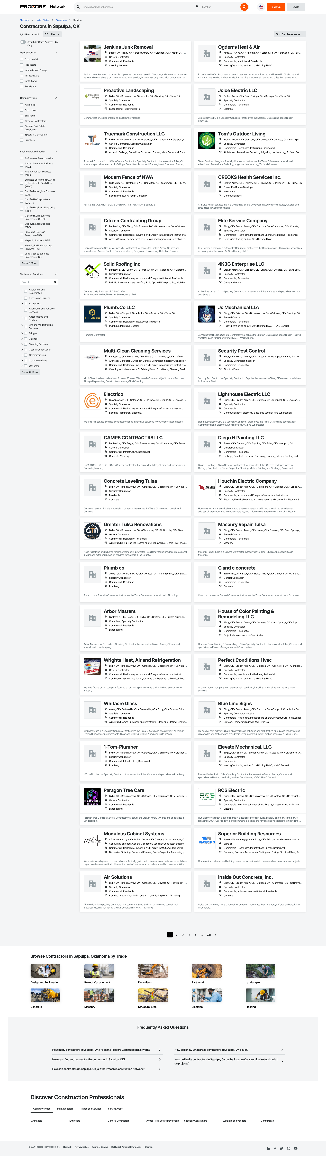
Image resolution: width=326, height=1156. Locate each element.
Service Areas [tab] (115, 1108)
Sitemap (148, 1147)
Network (57, 6)
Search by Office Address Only (40, 44)
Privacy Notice (82, 1147)
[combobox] (220, 7)
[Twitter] (281, 1148)
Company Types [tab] (41, 1108)
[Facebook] (275, 1148)
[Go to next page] (215, 934)
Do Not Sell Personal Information (126, 1147)
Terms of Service (100, 1147)
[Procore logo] (33, 7)
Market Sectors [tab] (65, 1108)
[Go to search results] (55, 282)
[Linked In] (268, 1148)
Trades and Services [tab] (90, 1108)
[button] (22, 59)
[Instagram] (288, 1148)
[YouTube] (295, 1148)
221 (209, 934)
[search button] (244, 7)
